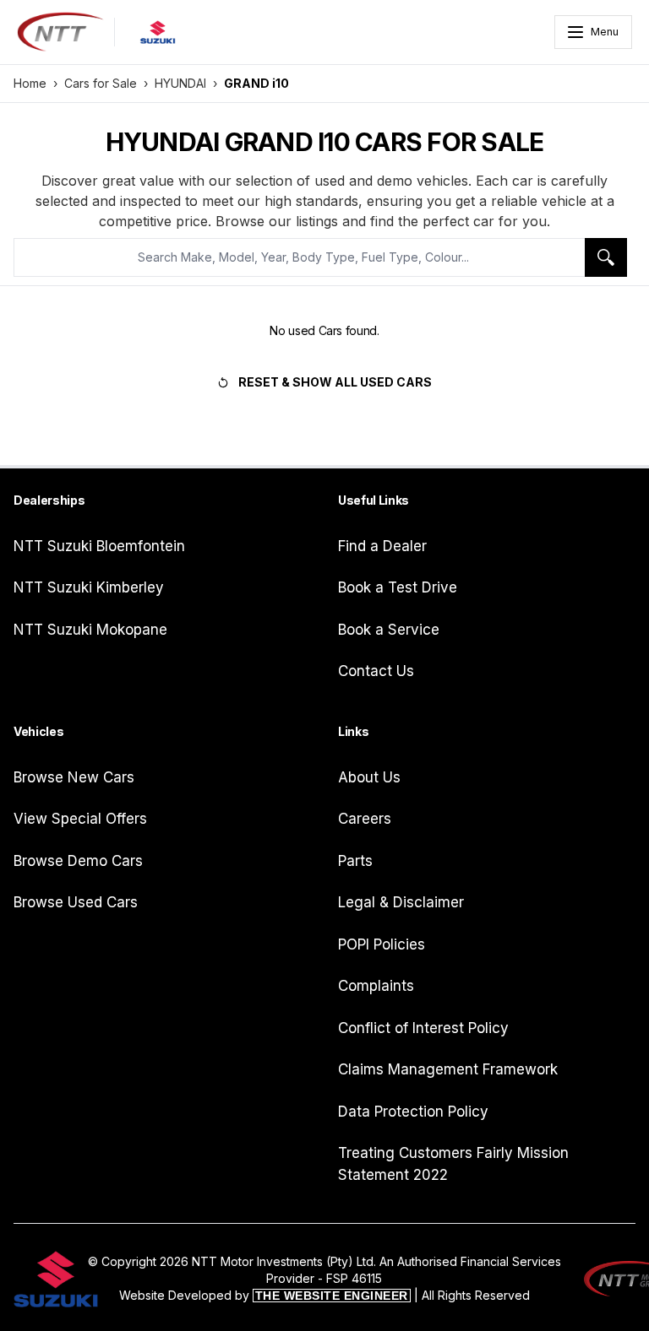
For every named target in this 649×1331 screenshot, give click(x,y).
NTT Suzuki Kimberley (89, 587)
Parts (355, 860)
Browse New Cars (74, 777)
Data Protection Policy (413, 1111)
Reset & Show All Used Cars (335, 382)
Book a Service (388, 629)
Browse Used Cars (76, 902)
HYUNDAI (180, 83)
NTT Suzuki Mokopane (90, 629)
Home (30, 83)
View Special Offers (80, 818)
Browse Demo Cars (78, 860)
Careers (364, 818)
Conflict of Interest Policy (423, 1028)
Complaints (376, 985)
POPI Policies (381, 944)
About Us (369, 777)
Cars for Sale (100, 83)
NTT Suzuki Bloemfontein (99, 546)
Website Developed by (263, 1295)
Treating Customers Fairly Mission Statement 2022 (453, 1163)
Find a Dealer (382, 546)
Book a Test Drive (397, 587)
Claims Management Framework (448, 1069)
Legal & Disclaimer (401, 902)
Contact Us (376, 671)
